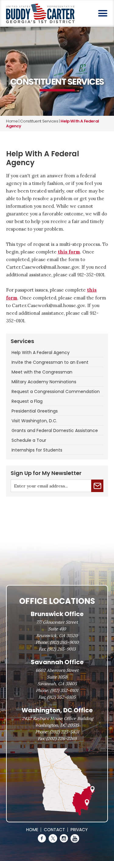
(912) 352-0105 (61, 697)
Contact (54, 830)
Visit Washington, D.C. (34, 421)
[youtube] (75, 838)
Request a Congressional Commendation (56, 391)
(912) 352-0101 (64, 690)
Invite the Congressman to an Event (50, 362)
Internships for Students (37, 450)
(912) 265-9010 (64, 642)
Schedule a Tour (29, 440)
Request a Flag (27, 401)
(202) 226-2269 (61, 738)
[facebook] (42, 838)
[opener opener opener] (102, 13)
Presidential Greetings (35, 411)
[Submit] (97, 486)
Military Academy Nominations (44, 382)
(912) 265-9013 (61, 649)
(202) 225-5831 (64, 732)
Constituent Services (39, 121)
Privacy (79, 830)
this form (69, 252)
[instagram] (64, 838)
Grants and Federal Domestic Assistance (55, 430)
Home (12, 121)
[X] (53, 838)
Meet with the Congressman (42, 372)
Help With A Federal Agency (41, 352)
